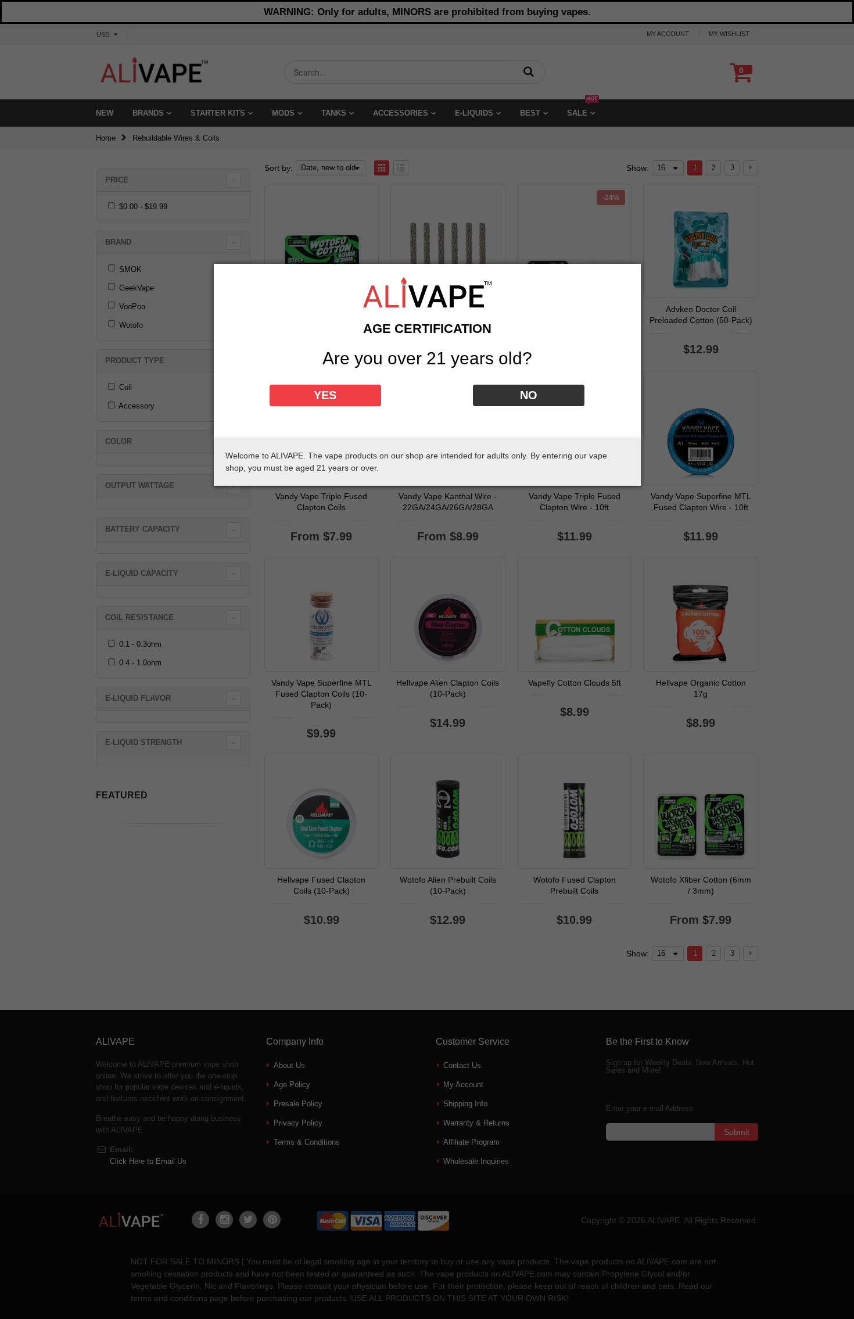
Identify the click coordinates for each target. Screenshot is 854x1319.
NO (528, 395)
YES (325, 395)
